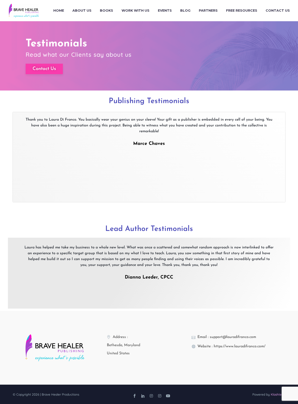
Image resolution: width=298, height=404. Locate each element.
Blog (185, 10)
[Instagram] (151, 396)
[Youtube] (168, 396)
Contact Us (278, 10)
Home (58, 10)
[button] (17, 152)
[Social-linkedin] (143, 396)
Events (165, 10)
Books (106, 10)
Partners (208, 10)
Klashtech (278, 394)
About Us (81, 10)
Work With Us (135, 10)
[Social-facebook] (134, 396)
